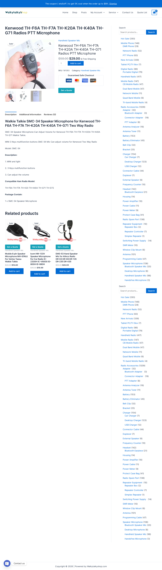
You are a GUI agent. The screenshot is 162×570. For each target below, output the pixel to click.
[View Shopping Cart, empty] (154, 12)
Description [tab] (11, 114)
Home (65, 12)
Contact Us (127, 12)
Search (122, 27)
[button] (103, 12)
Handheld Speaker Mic (69, 40)
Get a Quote (66, 90)
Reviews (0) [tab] (50, 114)
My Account (96, 12)
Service (112, 12)
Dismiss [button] (113, 3)
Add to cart (75, 63)
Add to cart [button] (14, 271)
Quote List (142, 12)
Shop (74, 12)
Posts (84, 12)
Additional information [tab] (30, 114)
